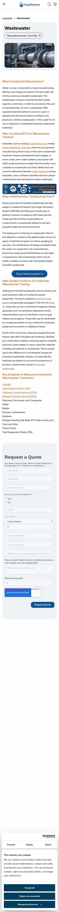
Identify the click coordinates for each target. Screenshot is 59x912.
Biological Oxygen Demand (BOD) (19, 396)
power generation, (11, 147)
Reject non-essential (29, 896)
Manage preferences (28, 904)
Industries (7, 18)
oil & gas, (26, 147)
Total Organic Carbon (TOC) (16, 388)
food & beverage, (38, 143)
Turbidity (6, 384)
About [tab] (48, 844)
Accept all (30, 888)
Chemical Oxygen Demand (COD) (19, 392)
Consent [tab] (11, 844)
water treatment (40, 171)
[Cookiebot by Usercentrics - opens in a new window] (42, 836)
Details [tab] (29, 844)
